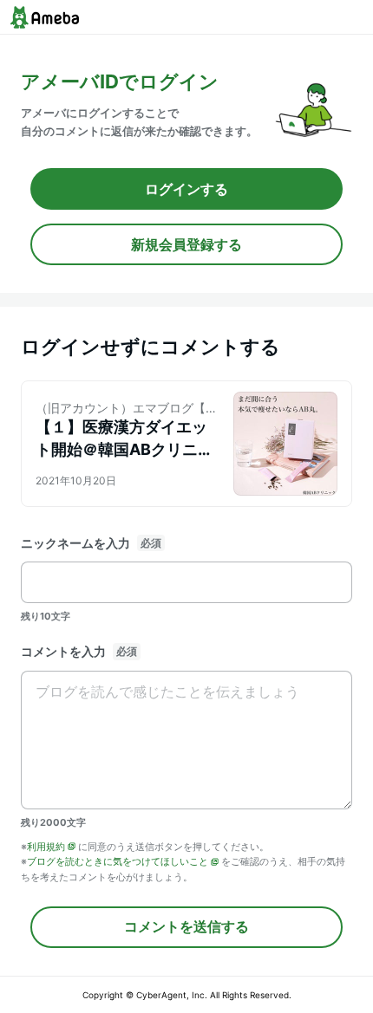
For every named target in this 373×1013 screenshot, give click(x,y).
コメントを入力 (63, 651)
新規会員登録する (186, 244)
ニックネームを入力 (75, 543)
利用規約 (46, 847)
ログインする (186, 189)
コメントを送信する (186, 926)
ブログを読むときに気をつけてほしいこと (117, 861)
